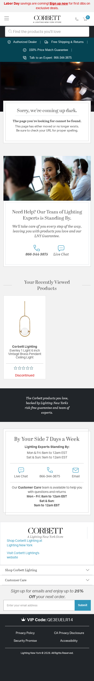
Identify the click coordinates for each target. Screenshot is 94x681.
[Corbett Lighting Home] (47, 19)
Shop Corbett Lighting (21, 570)
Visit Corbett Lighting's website (23, 555)
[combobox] (47, 31)
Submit (82, 605)
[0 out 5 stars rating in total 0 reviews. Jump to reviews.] (24, 368)
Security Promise (25, 640)
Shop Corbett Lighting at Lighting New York (24, 543)
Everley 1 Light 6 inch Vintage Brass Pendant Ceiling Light (24, 354)
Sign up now (59, 3)
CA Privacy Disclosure (69, 633)
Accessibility (69, 640)
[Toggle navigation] (7, 19)
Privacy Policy (25, 633)
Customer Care (15, 580)
